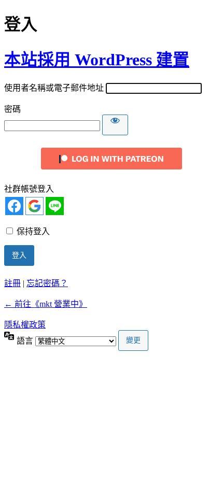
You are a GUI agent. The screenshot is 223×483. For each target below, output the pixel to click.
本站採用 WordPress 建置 (96, 59)
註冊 (12, 283)
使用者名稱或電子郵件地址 (54, 87)
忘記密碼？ (47, 283)
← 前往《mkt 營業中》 (45, 304)
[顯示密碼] (115, 125)
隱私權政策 (25, 324)
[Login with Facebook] (14, 206)
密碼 (12, 109)
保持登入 (33, 231)
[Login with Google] (34, 206)
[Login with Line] (55, 206)
